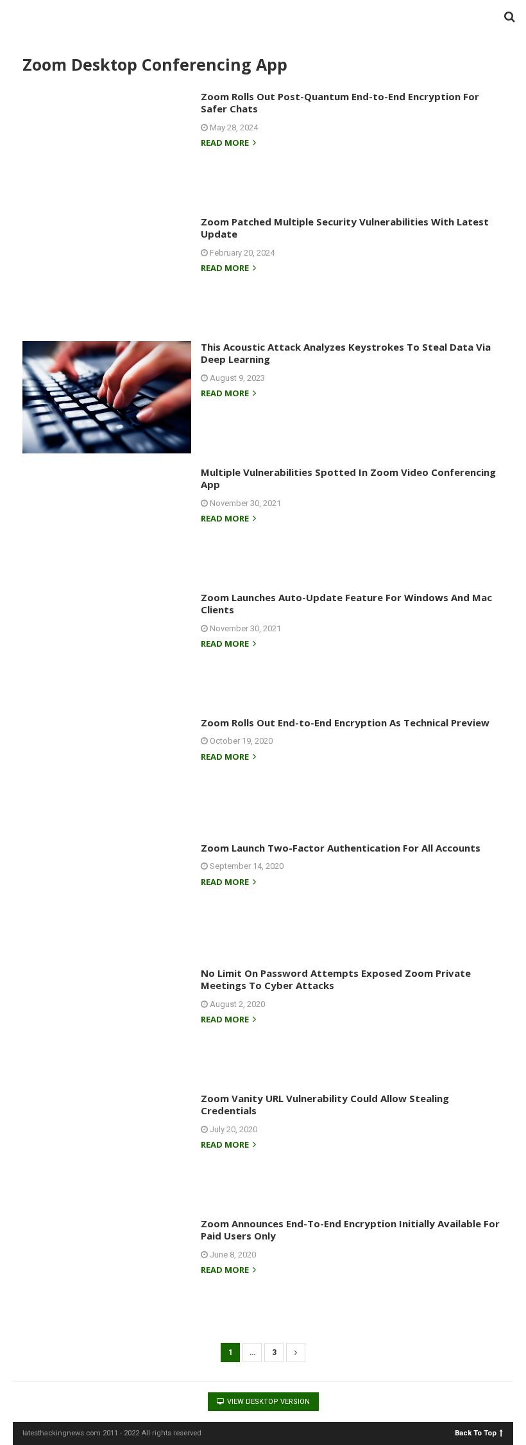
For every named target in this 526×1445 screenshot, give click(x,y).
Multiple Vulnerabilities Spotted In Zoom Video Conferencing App (348, 478)
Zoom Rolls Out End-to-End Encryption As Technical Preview (345, 722)
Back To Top (475, 1432)
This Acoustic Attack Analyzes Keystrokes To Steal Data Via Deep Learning (346, 353)
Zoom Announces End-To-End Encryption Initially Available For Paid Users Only (350, 1230)
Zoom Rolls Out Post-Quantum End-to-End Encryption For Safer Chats (340, 103)
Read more (226, 143)
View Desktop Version (267, 1401)
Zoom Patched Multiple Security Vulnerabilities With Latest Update (345, 228)
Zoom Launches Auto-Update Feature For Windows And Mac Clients (346, 604)
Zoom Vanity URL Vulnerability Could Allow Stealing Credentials (325, 1104)
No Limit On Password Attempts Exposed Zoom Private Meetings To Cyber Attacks (336, 979)
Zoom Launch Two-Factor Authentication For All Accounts (340, 847)
